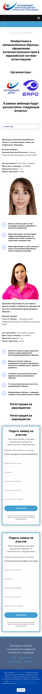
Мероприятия (25, 658)
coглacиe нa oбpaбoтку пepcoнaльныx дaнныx (23, 681)
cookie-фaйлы (19, 672)
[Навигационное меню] (38, 18)
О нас (13, 658)
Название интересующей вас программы (19, 450)
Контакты (29, 662)
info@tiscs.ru (21, 668)
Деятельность (15, 662)
